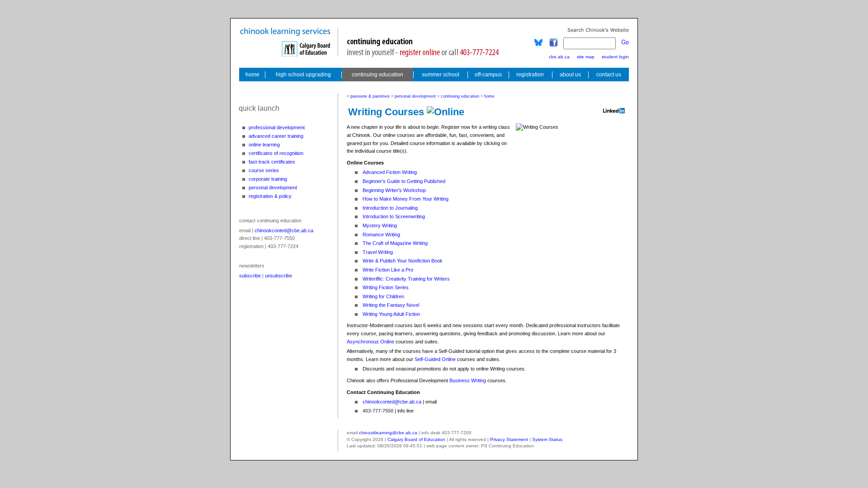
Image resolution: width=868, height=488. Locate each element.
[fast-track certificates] (273, 162)
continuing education (460, 96)
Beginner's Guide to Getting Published (404, 181)
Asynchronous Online (370, 341)
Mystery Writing (380, 225)
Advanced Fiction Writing (390, 172)
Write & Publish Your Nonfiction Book (403, 260)
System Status (547, 439)
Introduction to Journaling (390, 208)
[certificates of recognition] (273, 153)
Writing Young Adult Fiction (391, 314)
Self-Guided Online (435, 359)
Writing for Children (383, 296)
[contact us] (609, 74)
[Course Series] (273, 170)
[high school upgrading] (303, 74)
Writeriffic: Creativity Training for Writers (406, 279)
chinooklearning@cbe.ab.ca (388, 432)
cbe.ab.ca (559, 56)
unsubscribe (278, 275)
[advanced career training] (273, 136)
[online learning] (273, 145)
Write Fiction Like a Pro (388, 269)
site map (585, 56)
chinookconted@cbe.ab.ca (284, 230)
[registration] (530, 74)
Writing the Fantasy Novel (391, 305)
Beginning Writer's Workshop (394, 190)
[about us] (570, 74)
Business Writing (467, 380)
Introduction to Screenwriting (394, 216)
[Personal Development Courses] (273, 187)
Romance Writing (381, 234)
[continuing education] (377, 74)
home (489, 96)
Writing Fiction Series (386, 287)
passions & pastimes (370, 96)
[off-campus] (488, 74)
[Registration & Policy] (273, 196)
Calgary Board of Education (416, 439)
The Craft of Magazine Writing (395, 243)
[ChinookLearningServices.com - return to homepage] (251, 74)
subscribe (250, 275)
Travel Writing (378, 252)
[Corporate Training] (273, 179)
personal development (415, 96)
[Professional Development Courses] (273, 127)
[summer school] (440, 74)
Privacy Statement (509, 439)
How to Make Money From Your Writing (405, 199)
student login (615, 56)
